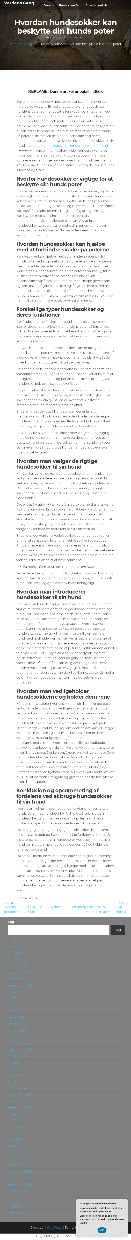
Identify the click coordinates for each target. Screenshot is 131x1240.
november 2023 (20, 1101)
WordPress (53, 1227)
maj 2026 (15, 947)
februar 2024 (17, 1082)
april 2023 (15, 1139)
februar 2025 (17, 1024)
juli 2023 (14, 1120)
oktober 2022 (18, 1178)
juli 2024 (14, 1062)
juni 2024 (15, 1069)
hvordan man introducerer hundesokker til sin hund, (67, 146)
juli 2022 (14, 1197)
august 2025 (17, 992)
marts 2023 (16, 1146)
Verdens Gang (19, 3)
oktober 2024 (18, 1043)
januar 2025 (17, 1030)
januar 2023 (17, 1159)
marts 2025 (16, 1017)
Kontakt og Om (70, 5)
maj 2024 (15, 1075)
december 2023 (20, 1095)
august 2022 (17, 1191)
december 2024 (20, 1037)
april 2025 (15, 1011)
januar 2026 (17, 966)
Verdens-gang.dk (23, 44)
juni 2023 (15, 1127)
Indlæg (32, 897)
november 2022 (20, 1171)
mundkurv (70, 567)
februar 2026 (17, 960)
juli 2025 (14, 998)
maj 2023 (15, 1133)
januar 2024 (17, 1088)
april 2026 (15, 953)
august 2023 (17, 1114)
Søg (11, 922)
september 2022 (20, 1184)
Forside (48, 5)
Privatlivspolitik (96, 5)
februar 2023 (17, 1152)
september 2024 (20, 1050)
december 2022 (20, 1165)
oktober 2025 (18, 979)
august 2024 (17, 1056)
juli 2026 (14, 941)
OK (102, 1230)
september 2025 (20, 985)
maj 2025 (15, 1005)
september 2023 (20, 1107)
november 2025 (20, 973)
